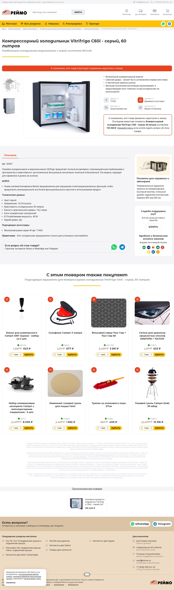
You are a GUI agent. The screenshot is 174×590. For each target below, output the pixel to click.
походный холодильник (104, 455)
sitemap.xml (73, 585)
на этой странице (79, 457)
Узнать (153, 227)
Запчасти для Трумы (103, 541)
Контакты (59, 585)
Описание (10, 155)
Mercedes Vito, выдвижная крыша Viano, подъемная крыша (23, 549)
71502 (50, 453)
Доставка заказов (146, 542)
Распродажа (73, 23)
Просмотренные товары (87, 488)
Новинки (53, 23)
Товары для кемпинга (60, 550)
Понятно (10, 583)
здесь (101, 449)
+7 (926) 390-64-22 (163, 2)
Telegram (169, 23)
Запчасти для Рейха (60, 545)
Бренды (94, 23)
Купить (28, 354)
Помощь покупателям (149, 555)
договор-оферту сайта (32, 579)
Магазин (11, 23)
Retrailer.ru (87, 574)
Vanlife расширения (59, 541)
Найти (78, 12)
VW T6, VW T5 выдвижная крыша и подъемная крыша (23, 542)
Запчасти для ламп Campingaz (22, 555)
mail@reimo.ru (142, 2)
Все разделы (32, 23)
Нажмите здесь (125, 128)
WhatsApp (163, 23)
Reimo (14, 12)
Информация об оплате (149, 548)
